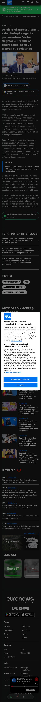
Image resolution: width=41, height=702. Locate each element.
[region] (20, 351)
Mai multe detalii (16, 341)
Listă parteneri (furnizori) (12, 372)
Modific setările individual (20, 379)
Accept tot (20, 385)
